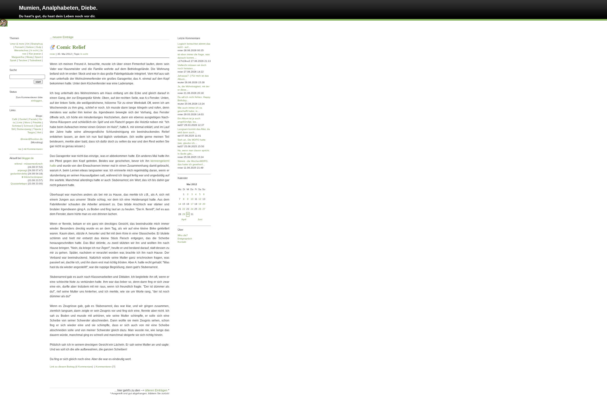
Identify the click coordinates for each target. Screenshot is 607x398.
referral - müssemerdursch (28, 163)
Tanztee (22, 60)
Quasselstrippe (19, 183)
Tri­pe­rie (37, 129)
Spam (38, 57)
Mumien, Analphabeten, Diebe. (58, 8)
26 (199, 209)
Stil (13, 129)
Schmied (17, 125)
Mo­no (27, 122)
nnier (52, 54)
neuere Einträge (63, 37)
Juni (200, 219)
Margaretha (18, 57)
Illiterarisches (21, 50)
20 (203, 204)
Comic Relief (70, 47)
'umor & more (17, 43)
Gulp (38, 47)
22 (183, 209)
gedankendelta (18, 173)
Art (27, 43)
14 (179, 204)
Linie (19, 122)
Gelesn (30, 47)
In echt (84, 54)
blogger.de (28, 158)
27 (203, 209)
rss (19, 149)
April (183, 219)
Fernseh (19, 47)
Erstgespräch (185, 238)
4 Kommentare (84, 366)
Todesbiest (35, 60)
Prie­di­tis (37, 122)
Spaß (38, 125)
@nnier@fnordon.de (31, 139)
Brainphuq (37, 43)
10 (192, 199)
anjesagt (22, 170)
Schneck (28, 125)
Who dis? (183, 235)
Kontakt (182, 242)
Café (14, 119)
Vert (39, 132)
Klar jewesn (35, 53)
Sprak (13, 60)
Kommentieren (104, 366)
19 (199, 204)
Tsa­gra (31, 132)
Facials (33, 119)
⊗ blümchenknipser (32, 177)
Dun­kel (23, 119)
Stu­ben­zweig (24, 129)
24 (192, 209)
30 (187, 214)
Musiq (29, 57)
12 (199, 199)
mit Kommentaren (33, 149)
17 (192, 204)
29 (183, 214)
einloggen (36, 100)
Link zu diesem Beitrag (62, 366)
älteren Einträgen (156, 390)
